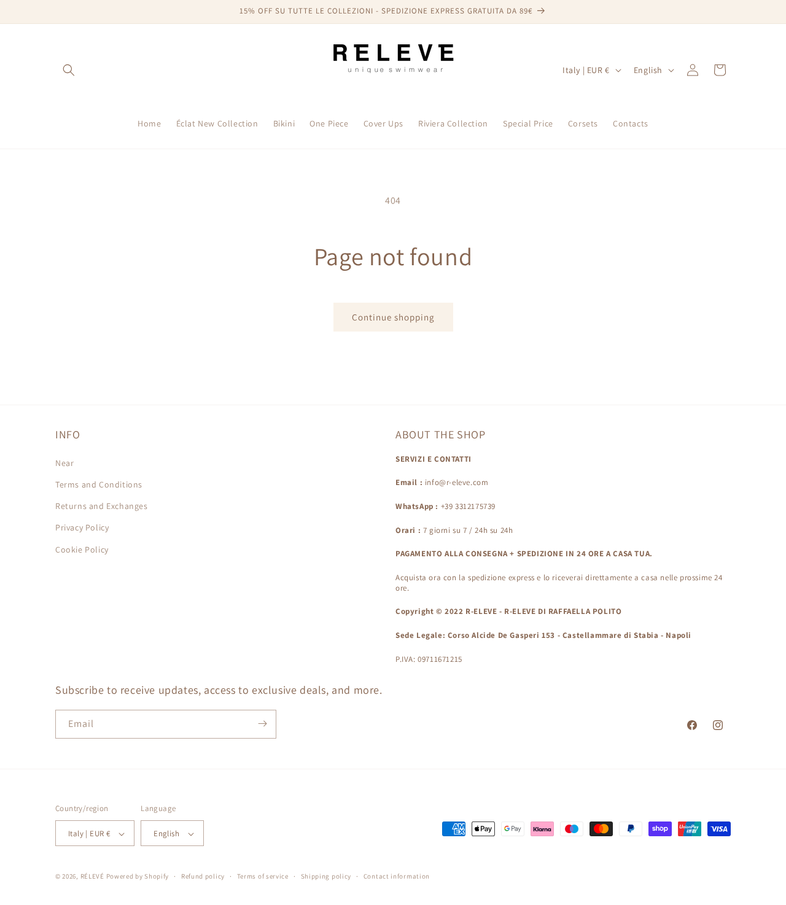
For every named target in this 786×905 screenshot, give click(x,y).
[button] (68, 70)
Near (64, 462)
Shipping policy (326, 876)
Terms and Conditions (98, 483)
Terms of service (263, 876)
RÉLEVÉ (92, 876)
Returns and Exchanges (101, 505)
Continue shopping (393, 317)
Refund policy (203, 876)
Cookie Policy (82, 548)
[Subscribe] (262, 723)
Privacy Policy (82, 527)
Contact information (397, 876)
